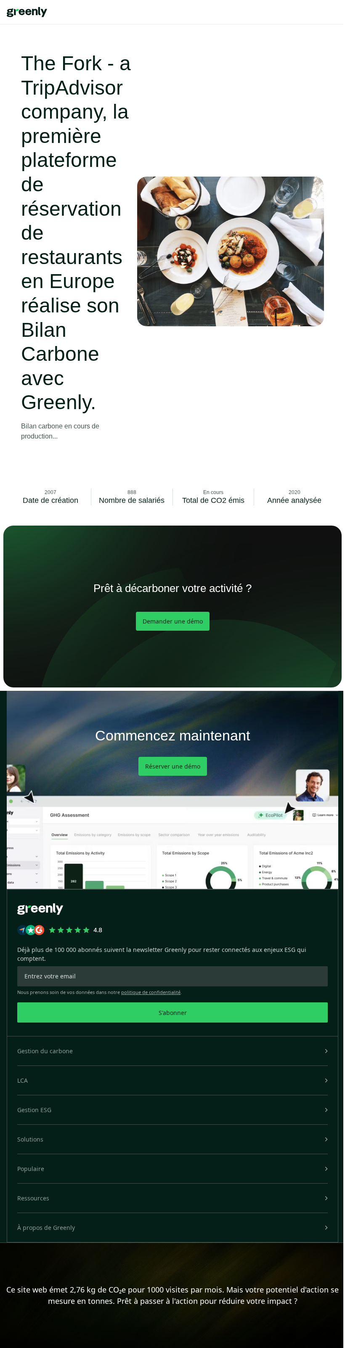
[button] (172, 1050)
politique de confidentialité (150, 992)
